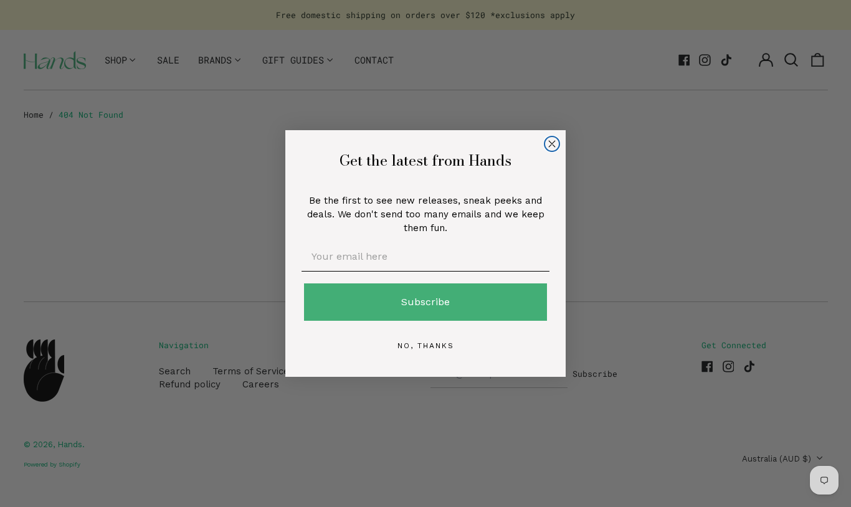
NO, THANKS (425, 345)
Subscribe (425, 302)
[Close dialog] (551, 143)
